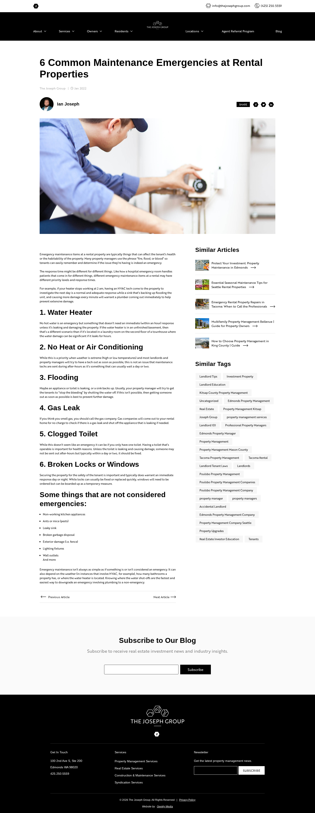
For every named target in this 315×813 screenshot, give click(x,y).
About (37, 31)
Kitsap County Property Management (224, 392)
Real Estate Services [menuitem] (129, 768)
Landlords (243, 466)
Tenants (254, 539)
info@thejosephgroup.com (231, 5)
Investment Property (240, 376)
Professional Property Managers (245, 425)
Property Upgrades (212, 531)
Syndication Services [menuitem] (129, 782)
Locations (192, 31)
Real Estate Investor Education (219, 539)
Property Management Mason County (224, 449)
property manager (211, 498)
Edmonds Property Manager (218, 433)
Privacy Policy (187, 799)
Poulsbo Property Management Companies (227, 482)
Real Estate (207, 409)
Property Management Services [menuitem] (136, 761)
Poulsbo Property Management (220, 474)
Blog (279, 31)
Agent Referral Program (238, 31)
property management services (247, 417)
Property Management (214, 441)
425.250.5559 (59, 773)
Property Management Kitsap (242, 409)
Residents (121, 31)
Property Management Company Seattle (225, 523)
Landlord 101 (208, 425)
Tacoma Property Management (219, 457)
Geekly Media (165, 806)
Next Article (161, 597)
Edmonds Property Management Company (227, 514)
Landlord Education (212, 384)
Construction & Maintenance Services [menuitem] (140, 775)
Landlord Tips (208, 376)
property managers (244, 498)
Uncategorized (209, 401)
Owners (92, 31)
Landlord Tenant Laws (214, 466)
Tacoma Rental (258, 457)
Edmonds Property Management (249, 401)
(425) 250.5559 (271, 5)
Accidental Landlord (213, 506)
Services (64, 31)
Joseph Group (208, 417)
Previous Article (58, 597)
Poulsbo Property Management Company (226, 490)
